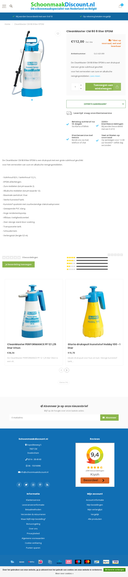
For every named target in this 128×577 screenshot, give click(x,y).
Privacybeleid (33, 533)
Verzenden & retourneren (33, 514)
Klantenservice (33, 500)
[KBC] (59, 561)
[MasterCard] (87, 561)
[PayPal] (106, 561)
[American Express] (12, 561)
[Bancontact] (97, 561)
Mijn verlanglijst (95, 509)
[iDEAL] (40, 561)
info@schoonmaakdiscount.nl (34, 472)
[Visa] (115, 561)
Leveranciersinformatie (33, 504)
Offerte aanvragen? (95, 104)
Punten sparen (33, 547)
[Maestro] (78, 561)
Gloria (63, 382)
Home (7, 24)
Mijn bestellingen (95, 504)
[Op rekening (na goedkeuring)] (50, 561)
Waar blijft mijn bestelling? (33, 519)
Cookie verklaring (33, 543)
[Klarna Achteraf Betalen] (69, 561)
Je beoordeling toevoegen (18, 264)
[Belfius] (31, 561)
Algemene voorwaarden (33, 538)
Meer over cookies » (64, 573)
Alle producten (95, 519)
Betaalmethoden (33, 509)
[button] (32, 100)
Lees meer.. (95, 76)
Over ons (33, 528)
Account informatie (95, 500)
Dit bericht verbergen (114, 570)
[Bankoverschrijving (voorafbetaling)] (22, 561)
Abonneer (110, 417)
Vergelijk (95, 514)
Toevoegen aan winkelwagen (103, 86)
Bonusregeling (33, 523)
